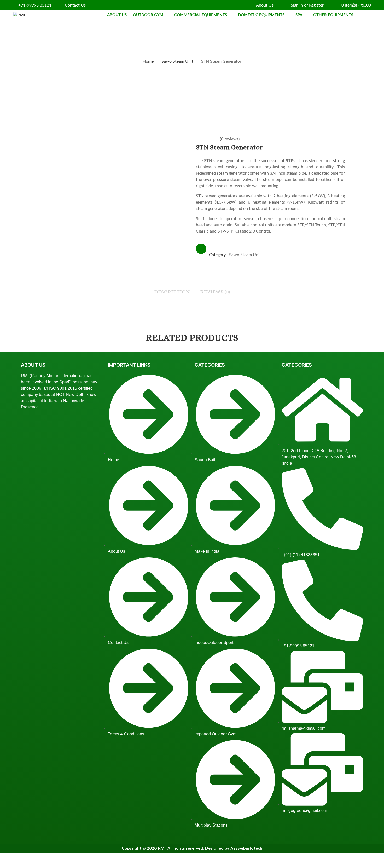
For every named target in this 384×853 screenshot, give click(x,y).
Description (172, 292)
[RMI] (19, 15)
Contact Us (75, 5)
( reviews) (230, 139)
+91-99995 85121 (34, 5)
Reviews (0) (215, 292)
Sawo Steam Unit (177, 61)
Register (316, 5)
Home (148, 61)
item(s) (356, 5)
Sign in (297, 5)
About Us (265, 5)
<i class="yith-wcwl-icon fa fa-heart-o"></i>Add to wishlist (201, 249)
